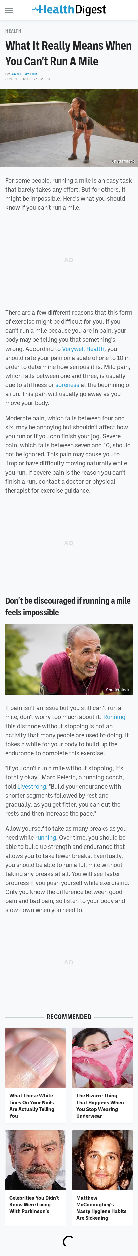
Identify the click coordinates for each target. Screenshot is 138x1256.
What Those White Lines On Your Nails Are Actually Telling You (31, 1105)
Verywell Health (83, 348)
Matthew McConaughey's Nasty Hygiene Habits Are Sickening (101, 1207)
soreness (67, 384)
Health (13, 31)
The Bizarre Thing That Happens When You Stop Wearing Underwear (100, 1105)
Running (114, 716)
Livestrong (31, 786)
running (45, 837)
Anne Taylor (24, 74)
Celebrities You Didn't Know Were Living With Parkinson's (34, 1204)
